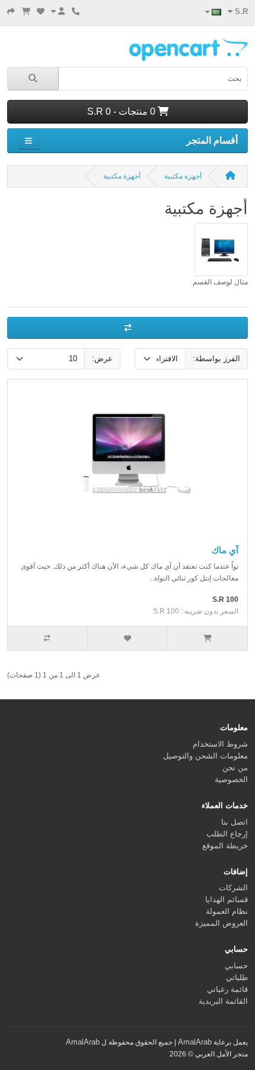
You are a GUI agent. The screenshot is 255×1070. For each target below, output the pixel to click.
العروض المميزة (221, 923)
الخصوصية (231, 779)
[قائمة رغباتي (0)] (40, 11)
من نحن (235, 767)
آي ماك (225, 550)
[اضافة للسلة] (207, 638)
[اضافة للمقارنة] (48, 638)
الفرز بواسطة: (216, 358)
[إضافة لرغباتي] (128, 638)
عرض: (102, 358)
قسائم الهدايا (226, 899)
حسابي (236, 965)
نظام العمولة (227, 911)
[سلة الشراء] (25, 11)
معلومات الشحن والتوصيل (205, 755)
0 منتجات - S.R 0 (122, 111)
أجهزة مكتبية (183, 176)
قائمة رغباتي (227, 989)
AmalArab (195, 1041)
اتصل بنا (234, 822)
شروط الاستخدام (220, 744)
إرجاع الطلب (227, 833)
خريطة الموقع (225, 845)
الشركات (233, 887)
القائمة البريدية (223, 1001)
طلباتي (237, 977)
